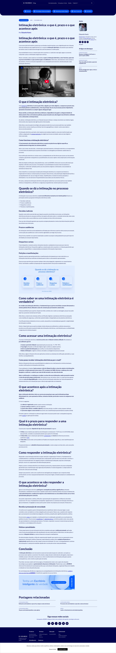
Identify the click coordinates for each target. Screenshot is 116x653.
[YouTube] (88, 42)
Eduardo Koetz (82, 36)
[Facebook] (80, 42)
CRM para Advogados (43, 634)
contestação (47, 435)
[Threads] (67, 623)
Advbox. (92, 39)
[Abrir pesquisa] (92, 3)
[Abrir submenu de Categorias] (77, 3)
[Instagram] (83, 42)
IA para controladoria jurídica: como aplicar (29, 610)
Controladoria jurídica (24, 20)
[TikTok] (59, 623)
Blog (59, 634)
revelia (24, 415)
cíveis (28, 517)
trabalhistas (39, 519)
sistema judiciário (36, 134)
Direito (28, 11)
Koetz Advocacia (87, 38)
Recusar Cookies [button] (52, 649)
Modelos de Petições (63, 635)
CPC (28, 437)
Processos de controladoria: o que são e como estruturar (74, 603)
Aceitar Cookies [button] (62, 649)
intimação (24, 105)
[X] (63, 623)
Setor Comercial (77, 11)
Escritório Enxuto (32, 634)
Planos (40, 635)
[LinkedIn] (85, 42)
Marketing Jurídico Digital (62, 11)
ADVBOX (89, 11)
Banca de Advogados (33, 635)
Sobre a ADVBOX (62, 637)
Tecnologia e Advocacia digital (43, 11)
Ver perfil (81, 44)
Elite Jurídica (31, 637)
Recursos (41, 637)
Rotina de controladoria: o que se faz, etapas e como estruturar (34, 603)
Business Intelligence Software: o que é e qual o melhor (87, 55)
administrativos (49, 519)
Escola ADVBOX (52, 634)
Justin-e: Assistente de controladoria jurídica (71, 610)
